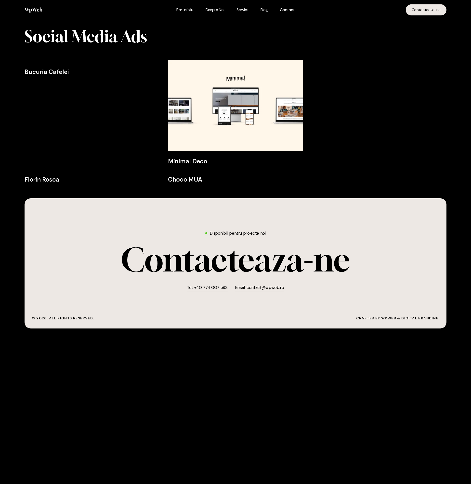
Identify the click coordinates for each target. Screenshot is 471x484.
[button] (235, 259)
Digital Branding (420, 318)
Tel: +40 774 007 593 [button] (207, 287)
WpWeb (33, 9)
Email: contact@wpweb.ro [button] (259, 287)
